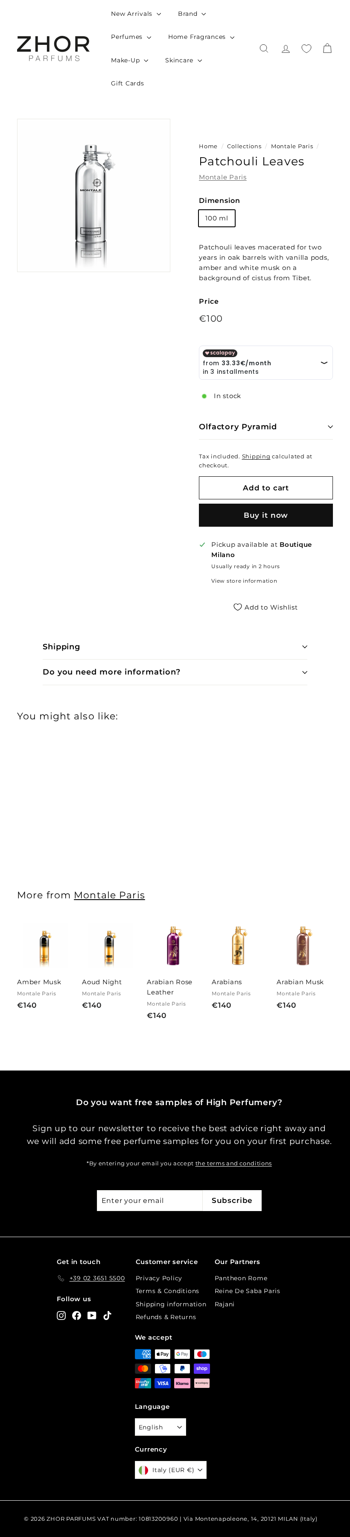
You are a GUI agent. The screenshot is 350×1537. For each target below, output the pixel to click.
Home (208, 146)
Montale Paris (292, 146)
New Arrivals (133, 14)
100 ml (216, 218)
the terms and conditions (233, 1163)
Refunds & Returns (166, 1317)
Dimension (219, 201)
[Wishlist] (306, 48)
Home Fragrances (198, 37)
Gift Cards (127, 83)
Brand (189, 14)
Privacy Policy (159, 1278)
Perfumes (128, 37)
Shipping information (171, 1304)
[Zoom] (94, 195)
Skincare (180, 60)
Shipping (256, 456)
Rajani (225, 1304)
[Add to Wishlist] (70, 959)
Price (209, 301)
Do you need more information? (112, 672)
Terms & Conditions (168, 1291)
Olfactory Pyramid (238, 426)
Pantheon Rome (241, 1278)
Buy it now (266, 515)
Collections (245, 146)
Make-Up (126, 60)
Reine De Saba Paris (247, 1291)
